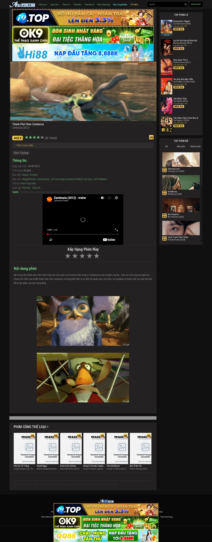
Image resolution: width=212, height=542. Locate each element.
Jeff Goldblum (100, 179)
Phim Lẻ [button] (66, 4)
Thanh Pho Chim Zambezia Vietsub (36, 192)
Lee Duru (87, 179)
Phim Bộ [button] (77, 4)
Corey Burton (43, 179)
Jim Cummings (58, 179)
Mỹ (166, 146)
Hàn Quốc (181, 146)
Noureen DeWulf (74, 179)
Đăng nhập (196, 4)
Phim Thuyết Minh (120, 4)
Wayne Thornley (30, 174)
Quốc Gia (54, 4)
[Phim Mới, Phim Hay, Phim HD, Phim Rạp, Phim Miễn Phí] (22, 4)
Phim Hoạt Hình (28, 183)
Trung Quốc (195, 146)
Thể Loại (42, 4)
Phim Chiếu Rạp (103, 4)
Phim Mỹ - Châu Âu (31, 187)
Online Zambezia (63, 192)
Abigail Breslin (29, 179)
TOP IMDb (134, 4)
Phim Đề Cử (89, 4)
